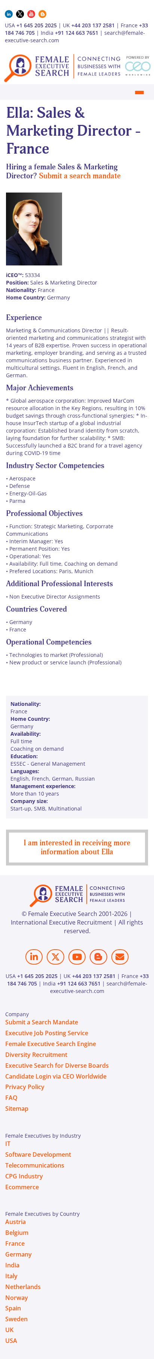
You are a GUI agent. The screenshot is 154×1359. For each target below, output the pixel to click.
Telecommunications (34, 1165)
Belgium (16, 1233)
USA (11, 1341)
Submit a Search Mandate (41, 1022)
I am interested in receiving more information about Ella (77, 847)
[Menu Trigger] (139, 92)
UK (9, 1330)
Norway (16, 1298)
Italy (11, 1276)
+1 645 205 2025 (36, 25)
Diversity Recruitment (36, 1055)
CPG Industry (24, 1176)
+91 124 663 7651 (76, 32)
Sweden (16, 1319)
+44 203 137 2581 (93, 25)
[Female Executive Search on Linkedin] (34, 957)
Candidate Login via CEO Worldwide (56, 1076)
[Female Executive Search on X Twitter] (55, 957)
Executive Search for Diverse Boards (57, 1065)
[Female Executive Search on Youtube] (77, 957)
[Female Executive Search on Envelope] (120, 957)
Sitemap (16, 1108)
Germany (18, 1254)
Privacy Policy (24, 1087)
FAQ (11, 1098)
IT (7, 1144)
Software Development (38, 1154)
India (12, 1265)
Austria (15, 1222)
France (15, 1243)
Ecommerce (22, 1187)
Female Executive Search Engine (50, 1044)
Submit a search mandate (80, 176)
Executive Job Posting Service (46, 1033)
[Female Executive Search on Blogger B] (98, 957)
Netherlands (23, 1287)
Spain (13, 1308)
